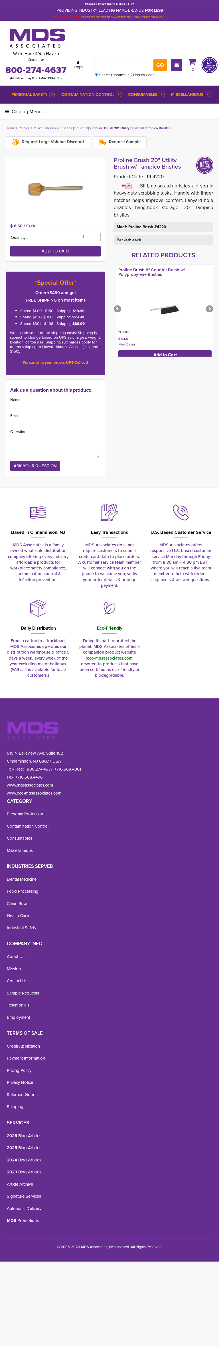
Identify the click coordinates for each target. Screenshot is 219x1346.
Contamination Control (87, 94)
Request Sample (124, 142)
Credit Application (23, 1046)
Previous (118, 309)
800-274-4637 (35, 69)
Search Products (112, 74)
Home (10, 128)
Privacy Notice (20, 1082)
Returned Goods (22, 1095)
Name (15, 400)
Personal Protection (25, 814)
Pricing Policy (19, 1070)
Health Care (18, 915)
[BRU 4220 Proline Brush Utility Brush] (55, 189)
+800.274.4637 (38, 769)
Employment (18, 1017)
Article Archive (20, 1184)
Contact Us (17, 981)
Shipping (15, 1106)
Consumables (142, 94)
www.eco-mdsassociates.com (34, 793)
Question (18, 431)
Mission (14, 969)
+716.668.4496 (29, 777)
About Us (16, 956)
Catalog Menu (26, 111)
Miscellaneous (187, 94)
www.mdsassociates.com (30, 785)
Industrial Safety (21, 928)
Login (78, 66)
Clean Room (18, 903)
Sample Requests (23, 993)
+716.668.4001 (67, 769)
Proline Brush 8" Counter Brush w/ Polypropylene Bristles (151, 272)
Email (14, 416)
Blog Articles (24, 1136)
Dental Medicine (21, 879)
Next (209, 309)
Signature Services (24, 1196)
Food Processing (22, 891)
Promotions (23, 1220)
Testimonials (18, 1005)
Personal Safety (29, 94)
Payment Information (26, 1058)
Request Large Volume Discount (52, 142)
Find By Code (144, 74)
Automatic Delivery (24, 1208)
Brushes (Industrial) (74, 128)
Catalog (24, 128)
